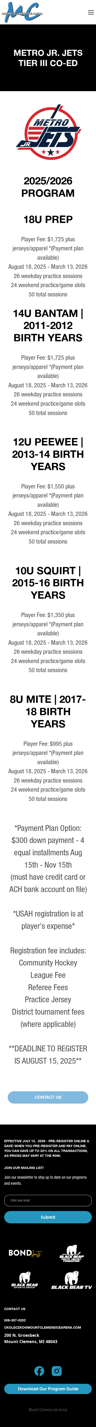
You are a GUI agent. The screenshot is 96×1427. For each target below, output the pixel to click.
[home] (22, 12)
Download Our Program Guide (48, 1388)
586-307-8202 (15, 1320)
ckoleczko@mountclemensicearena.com (42, 1327)
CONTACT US (48, 1097)
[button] (91, 12)
